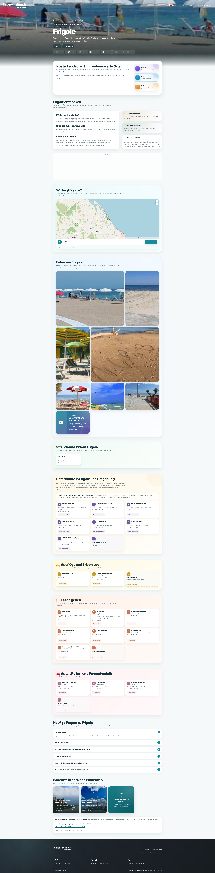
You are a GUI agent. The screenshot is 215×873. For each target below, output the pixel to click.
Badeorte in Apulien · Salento (72, 20)
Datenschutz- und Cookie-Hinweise (151, 852)
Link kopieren (69, 46)
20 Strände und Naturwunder (204, 5)
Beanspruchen (62, 583)
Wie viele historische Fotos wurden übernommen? (71, 770)
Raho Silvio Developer (138, 870)
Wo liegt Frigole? (60, 732)
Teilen (58, 46)
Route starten (152, 242)
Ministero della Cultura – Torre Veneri (65, 825)
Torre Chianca (63, 72)
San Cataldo (126, 69)
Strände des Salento (187, 5)
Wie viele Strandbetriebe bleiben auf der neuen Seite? (73, 749)
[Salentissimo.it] (14, 5)
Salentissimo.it (57, 20)
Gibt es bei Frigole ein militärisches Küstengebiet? (71, 763)
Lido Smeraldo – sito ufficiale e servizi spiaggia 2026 (70, 826)
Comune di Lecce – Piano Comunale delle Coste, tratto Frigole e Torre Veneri (76, 823)
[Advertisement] (107, 167)
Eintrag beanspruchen (64, 514)
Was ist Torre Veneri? (62, 742)
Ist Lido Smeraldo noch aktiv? (64, 756)
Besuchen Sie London (156, 870)
